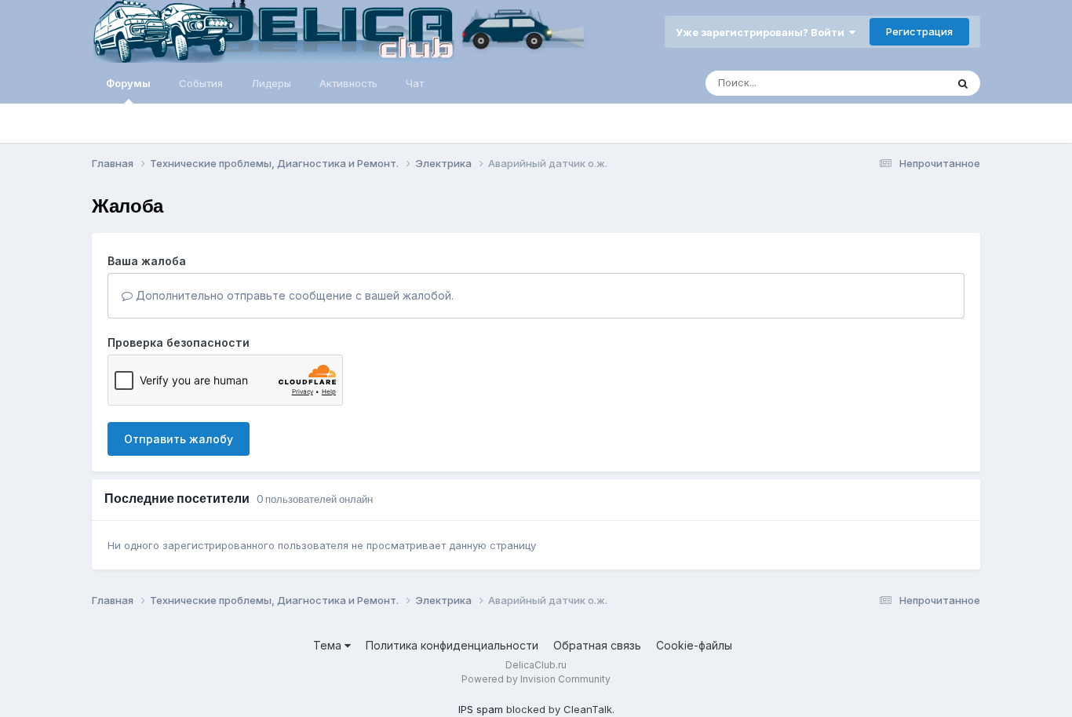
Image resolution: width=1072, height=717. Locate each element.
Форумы (128, 83)
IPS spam (480, 709)
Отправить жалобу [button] (178, 439)
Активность (348, 83)
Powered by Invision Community (536, 679)
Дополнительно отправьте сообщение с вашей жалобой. (293, 295)
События (201, 83)
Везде (909, 83)
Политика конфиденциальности (452, 645)
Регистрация (919, 31)
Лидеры (271, 83)
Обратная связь (597, 645)
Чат (415, 83)
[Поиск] (963, 83)
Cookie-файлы (694, 645)
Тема (329, 645)
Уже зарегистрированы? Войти (762, 32)
